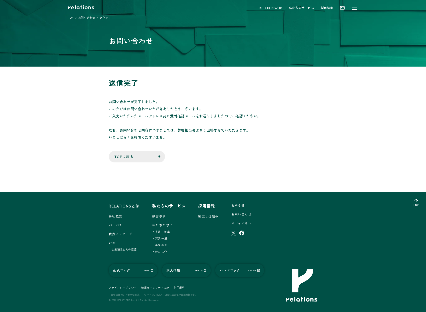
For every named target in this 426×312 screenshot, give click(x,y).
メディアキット (243, 223)
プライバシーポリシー (123, 287)
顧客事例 (159, 216)
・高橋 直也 (159, 245)
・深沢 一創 (159, 238)
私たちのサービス (301, 8)
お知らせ (238, 205)
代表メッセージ (121, 234)
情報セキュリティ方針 (155, 287)
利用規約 (179, 287)
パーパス (115, 225)
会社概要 (115, 216)
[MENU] (354, 8)
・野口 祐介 (159, 251)
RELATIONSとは (270, 8)
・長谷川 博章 (161, 231)
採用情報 (327, 8)
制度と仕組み (208, 216)
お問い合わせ (241, 214)
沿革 (112, 243)
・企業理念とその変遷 (123, 249)
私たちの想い (162, 225)
